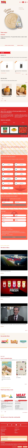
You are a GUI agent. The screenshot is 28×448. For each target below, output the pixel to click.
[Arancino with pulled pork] (7, 89)
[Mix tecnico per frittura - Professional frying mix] (21, 65)
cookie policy (15, 445)
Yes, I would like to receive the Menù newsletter (7, 440)
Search (14, 204)
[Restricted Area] (20, 2)
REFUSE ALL (19, 446)
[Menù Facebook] (7, 424)
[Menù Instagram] (12, 424)
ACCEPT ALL (25, 446)
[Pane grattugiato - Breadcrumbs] (7, 65)
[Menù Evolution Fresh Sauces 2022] (14, 286)
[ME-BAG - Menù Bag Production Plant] (14, 260)
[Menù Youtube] (16, 424)
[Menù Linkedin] (21, 424)
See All (26, 330)
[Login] (21, 2)
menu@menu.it (16, 432)
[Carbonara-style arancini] (21, 89)
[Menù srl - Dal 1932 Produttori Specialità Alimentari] (3, 2)
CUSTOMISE (14, 446)
